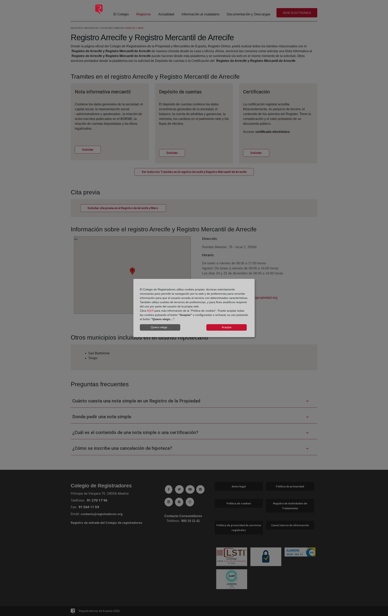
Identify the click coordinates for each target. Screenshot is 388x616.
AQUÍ (150, 310)
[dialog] (194, 308)
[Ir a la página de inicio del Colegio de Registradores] (87, 11)
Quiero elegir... (160, 327)
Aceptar (227, 327)
